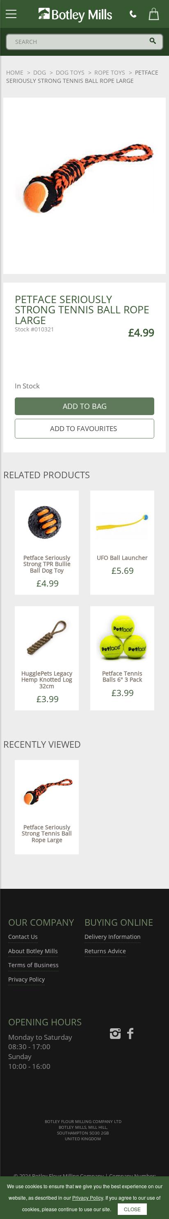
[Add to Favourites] (84, 429)
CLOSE (132, 1208)
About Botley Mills (33, 951)
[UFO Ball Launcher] (122, 522)
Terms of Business (33, 965)
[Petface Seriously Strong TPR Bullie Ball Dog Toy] (47, 522)
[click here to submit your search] (153, 41)
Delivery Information (112, 937)
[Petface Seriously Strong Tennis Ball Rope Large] (47, 791)
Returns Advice (105, 951)
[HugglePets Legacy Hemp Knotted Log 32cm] (47, 637)
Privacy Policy (26, 979)
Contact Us (23, 937)
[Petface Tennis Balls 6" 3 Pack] (122, 637)
